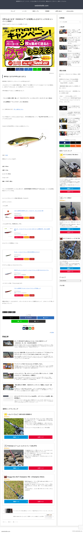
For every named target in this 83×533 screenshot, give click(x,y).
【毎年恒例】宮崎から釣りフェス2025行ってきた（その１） (69, 87)
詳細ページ (16, 437)
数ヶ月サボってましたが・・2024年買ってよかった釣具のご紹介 (69, 92)
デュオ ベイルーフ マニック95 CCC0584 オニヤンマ (26, 252)
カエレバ (19, 213)
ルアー (10, 312)
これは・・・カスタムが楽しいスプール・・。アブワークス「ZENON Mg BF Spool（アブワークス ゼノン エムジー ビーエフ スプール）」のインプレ (70, 99)
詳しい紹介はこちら (18, 109)
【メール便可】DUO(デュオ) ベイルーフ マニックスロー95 (28, 210)
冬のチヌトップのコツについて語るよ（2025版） (69, 75)
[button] (46, 69)
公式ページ (41, 437)
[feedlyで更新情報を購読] (30, 328)
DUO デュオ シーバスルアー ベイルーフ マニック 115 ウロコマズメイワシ (31, 270)
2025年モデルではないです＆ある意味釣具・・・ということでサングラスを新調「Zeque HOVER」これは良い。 (68, 81)
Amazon (26, 217)
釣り (14, 312)
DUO (6, 155)
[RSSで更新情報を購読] (33, 328)
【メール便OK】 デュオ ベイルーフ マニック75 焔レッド (27, 288)
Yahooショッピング (19, 217)
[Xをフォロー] (27, 328)
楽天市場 (32, 217)
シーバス (5, 312)
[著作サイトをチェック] (24, 328)
